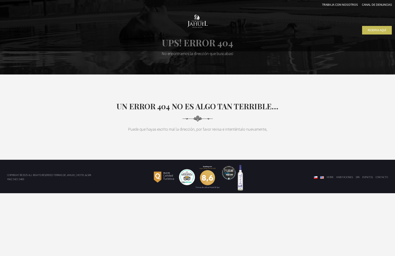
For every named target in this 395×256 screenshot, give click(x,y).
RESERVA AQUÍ (377, 30)
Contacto (382, 177)
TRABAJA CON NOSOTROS (340, 5)
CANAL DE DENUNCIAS (377, 5)
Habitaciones (344, 177)
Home (330, 177)
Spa (358, 177)
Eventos (367, 177)
